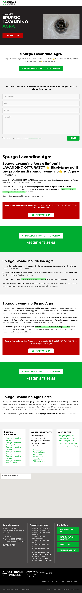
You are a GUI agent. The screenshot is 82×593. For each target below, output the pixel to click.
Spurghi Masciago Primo (41, 528)
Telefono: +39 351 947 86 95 (13, 539)
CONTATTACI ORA (41, 215)
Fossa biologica (39, 452)
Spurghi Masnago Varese (41, 530)
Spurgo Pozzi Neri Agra (67, 443)
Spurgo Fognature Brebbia (42, 560)
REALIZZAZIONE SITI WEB (71, 589)
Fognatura (37, 459)
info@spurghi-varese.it (67, 538)
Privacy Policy (60, 581)
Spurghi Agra (63, 436)
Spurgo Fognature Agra (67, 446)
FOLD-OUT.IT (58, 589)
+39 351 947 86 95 (67, 530)
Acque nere (38, 457)
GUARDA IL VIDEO (10, 545)
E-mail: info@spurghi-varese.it (14, 541)
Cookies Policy (72, 581)
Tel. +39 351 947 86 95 (33, 574)
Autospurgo (38, 450)
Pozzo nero (37, 454)
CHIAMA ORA (13, 35)
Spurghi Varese (68, 550)
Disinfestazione (39, 461)
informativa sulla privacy (35, 138)
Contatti (65, 545)
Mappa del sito (47, 581)
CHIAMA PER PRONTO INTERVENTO (41, 68)
